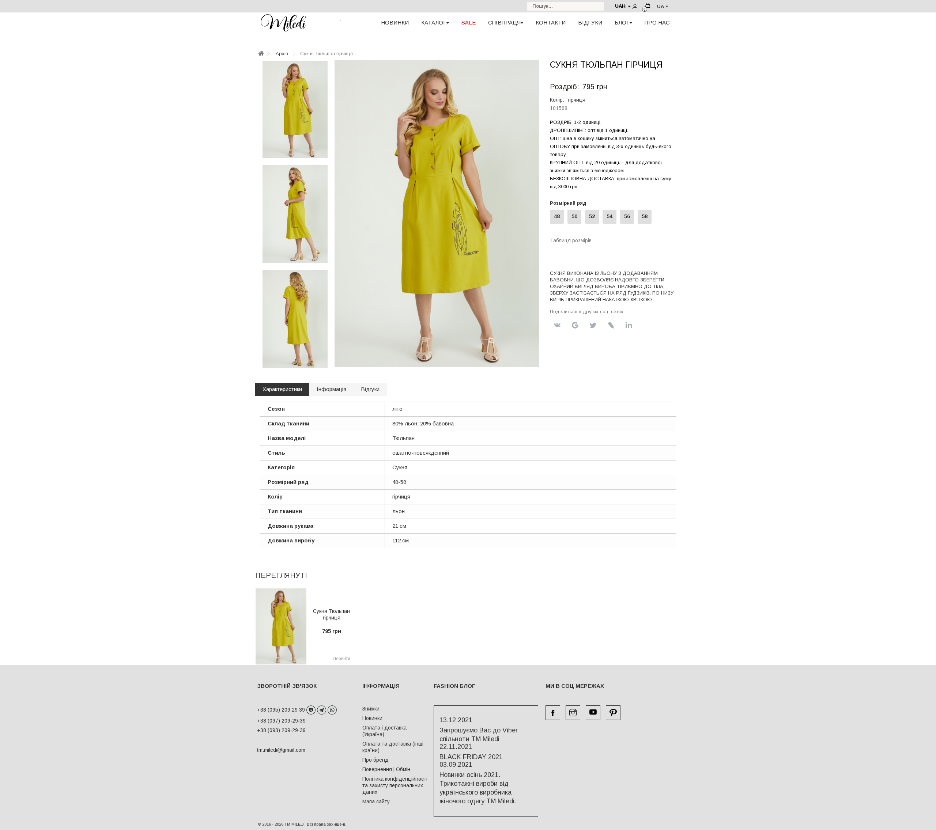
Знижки (371, 709)
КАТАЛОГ (433, 22)
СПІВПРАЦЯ (504, 22)
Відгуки (370, 389)
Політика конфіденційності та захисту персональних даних (394, 785)
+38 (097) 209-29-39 (281, 721)
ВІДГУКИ (590, 22)
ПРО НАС (657, 22)
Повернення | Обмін (386, 769)
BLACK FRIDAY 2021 (471, 757)
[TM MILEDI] (283, 23)
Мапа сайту (376, 801)
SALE (468, 22)
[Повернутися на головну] (261, 53)
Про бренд (375, 760)
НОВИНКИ (395, 22)
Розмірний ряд (569, 203)
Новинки (372, 718)
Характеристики (282, 389)
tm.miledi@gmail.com (273, 750)
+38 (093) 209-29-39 (281, 730)
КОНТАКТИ (551, 22)
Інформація (331, 389)
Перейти (341, 658)
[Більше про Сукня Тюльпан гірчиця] (281, 626)
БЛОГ (622, 22)
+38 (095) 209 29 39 (281, 710)
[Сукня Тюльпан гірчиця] (295, 109)
